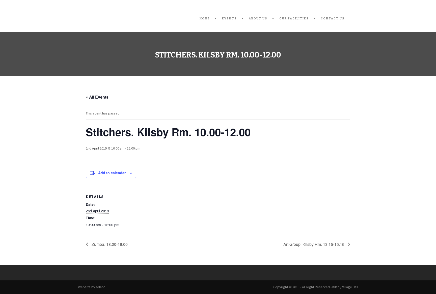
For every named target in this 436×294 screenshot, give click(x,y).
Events (229, 18)
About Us (258, 18)
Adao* (100, 287)
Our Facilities (294, 18)
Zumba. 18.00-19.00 (109, 244)
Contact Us (332, 18)
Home (205, 18)
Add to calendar (112, 172)
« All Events (97, 97)
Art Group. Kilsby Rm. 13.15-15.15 (314, 244)
